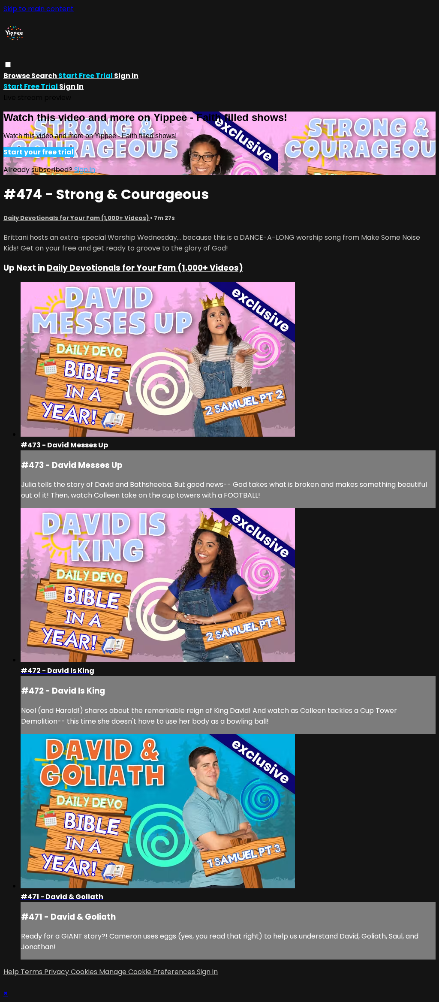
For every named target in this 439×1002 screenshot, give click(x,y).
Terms (32, 972)
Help (12, 972)
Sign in (126, 76)
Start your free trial (38, 152)
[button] (8, 64)
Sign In (71, 86)
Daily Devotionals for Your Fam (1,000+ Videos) (76, 218)
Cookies (85, 972)
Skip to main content (38, 9)
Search (44, 76)
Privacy (57, 972)
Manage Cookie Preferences (148, 972)
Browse (17, 76)
